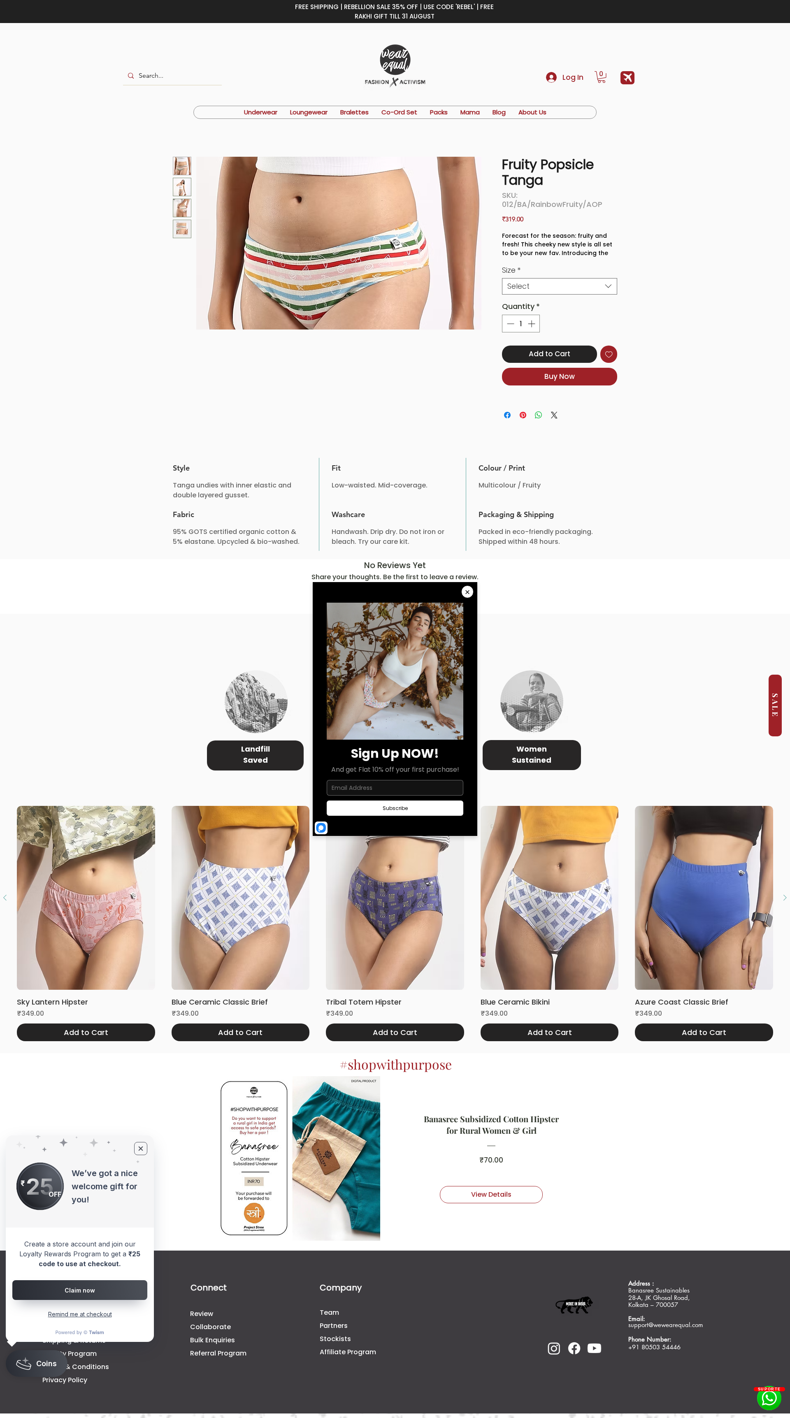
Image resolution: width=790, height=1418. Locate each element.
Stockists (335, 1293)
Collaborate (210, 1281)
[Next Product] (785, 852)
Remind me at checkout (80, 1314)
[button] (602, 77)
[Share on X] (554, 424)
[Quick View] (86, 853)
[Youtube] (594, 1303)
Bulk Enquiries (212, 1294)
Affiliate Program (348, 1306)
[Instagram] (554, 1303)
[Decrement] (509, 332)
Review (201, 1268)
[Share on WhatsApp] (539, 424)
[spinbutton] (521, 332)
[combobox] (559, 295)
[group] (395, 878)
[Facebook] (574, 1303)
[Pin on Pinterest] (523, 424)
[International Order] (627, 77)
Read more (518, 262)
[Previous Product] (5, 852)
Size (511, 279)
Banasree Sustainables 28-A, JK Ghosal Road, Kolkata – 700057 (660, 1248)
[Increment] (532, 332)
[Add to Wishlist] (609, 363)
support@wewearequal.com (665, 1279)
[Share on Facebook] (507, 424)
